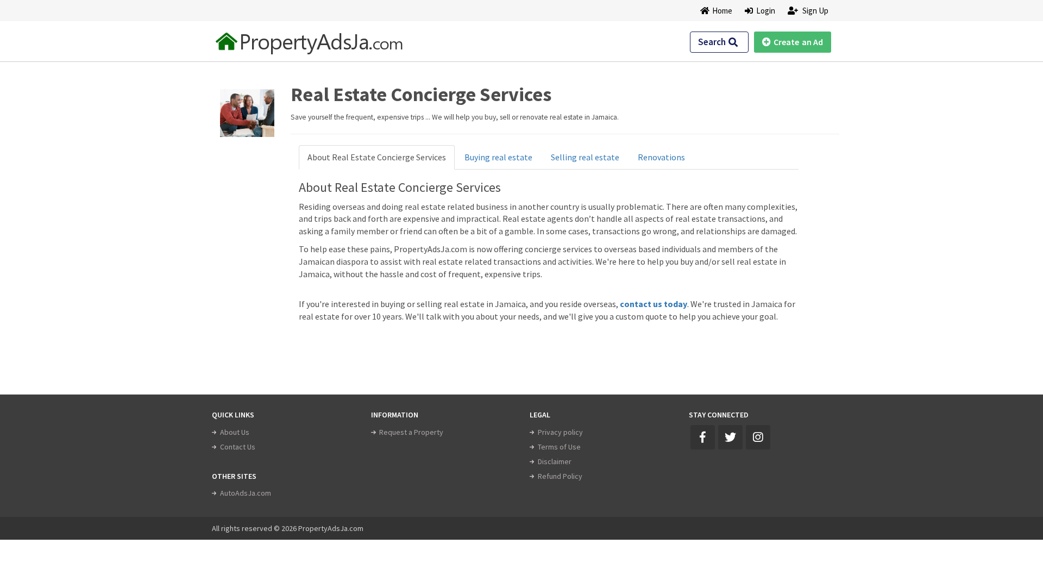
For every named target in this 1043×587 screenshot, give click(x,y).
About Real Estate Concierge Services (376, 157)
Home (722, 10)
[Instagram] (758, 437)
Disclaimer (554, 461)
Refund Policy (560, 476)
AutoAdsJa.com (245, 493)
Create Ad (798, 41)
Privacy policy (560, 432)
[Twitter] (730, 437)
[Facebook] (702, 437)
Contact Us (237, 447)
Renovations (661, 157)
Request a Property (411, 432)
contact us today (653, 303)
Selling (585, 157)
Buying (498, 157)
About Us (234, 432)
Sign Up (814, 10)
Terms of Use (559, 447)
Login (764, 10)
